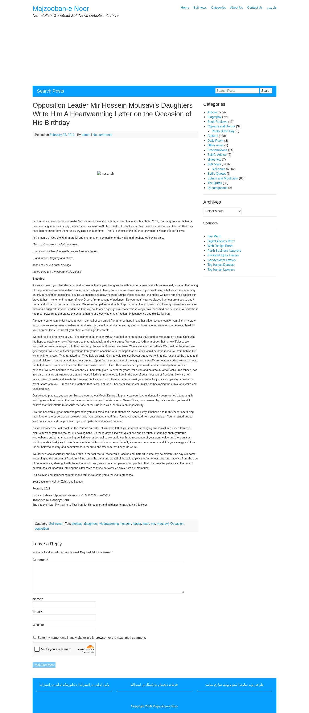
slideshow (214, 159)
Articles (212, 112)
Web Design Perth (219, 245)
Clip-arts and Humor (221, 126)
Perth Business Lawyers (224, 250)
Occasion (177, 523)
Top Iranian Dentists (221, 264)
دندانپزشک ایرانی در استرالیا (58, 684)
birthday (77, 523)
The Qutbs (214, 183)
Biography (214, 117)
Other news (215, 145)
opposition (42, 528)
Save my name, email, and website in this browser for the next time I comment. (92, 637)
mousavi (163, 523)
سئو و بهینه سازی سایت (222, 684)
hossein (125, 523)
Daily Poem (215, 140)
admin (86, 134)
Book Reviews (217, 121)
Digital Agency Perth (221, 241)
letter (146, 523)
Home (185, 7)
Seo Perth (214, 236)
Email (37, 612)
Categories (218, 7)
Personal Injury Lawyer (223, 255)
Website (38, 625)
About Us (236, 7)
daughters (91, 523)
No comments (102, 134)
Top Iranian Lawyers (221, 269)
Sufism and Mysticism (222, 178)
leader (137, 523)
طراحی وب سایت (252, 684)
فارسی (271, 7)
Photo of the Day (223, 131)
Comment (40, 559)
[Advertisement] (159, 54)
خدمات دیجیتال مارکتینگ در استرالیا (154, 684)
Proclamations (217, 150)
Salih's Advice (217, 154)
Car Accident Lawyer (221, 260)
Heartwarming (109, 523)
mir (153, 523)
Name (38, 599)
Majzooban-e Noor (61, 8)
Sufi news (200, 7)
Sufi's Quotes (216, 173)
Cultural (212, 135)
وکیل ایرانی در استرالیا (94, 684)
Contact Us (255, 7)
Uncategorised (217, 188)
